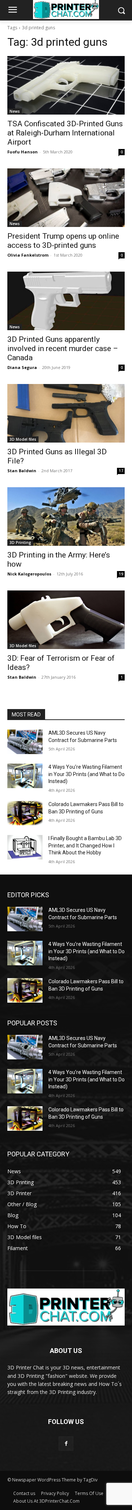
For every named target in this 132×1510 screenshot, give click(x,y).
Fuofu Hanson (22, 151)
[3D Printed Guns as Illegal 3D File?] (66, 413)
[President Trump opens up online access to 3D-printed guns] (66, 197)
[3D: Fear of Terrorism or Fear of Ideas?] (66, 619)
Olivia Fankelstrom (27, 255)
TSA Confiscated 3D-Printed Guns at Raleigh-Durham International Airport (65, 132)
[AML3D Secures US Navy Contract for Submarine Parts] (25, 742)
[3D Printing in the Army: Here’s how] (66, 516)
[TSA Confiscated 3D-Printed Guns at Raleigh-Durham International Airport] (66, 85)
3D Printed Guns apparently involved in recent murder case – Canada (62, 348)
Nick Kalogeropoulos (29, 574)
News (15, 111)
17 (121, 470)
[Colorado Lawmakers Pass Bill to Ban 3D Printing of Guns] (25, 813)
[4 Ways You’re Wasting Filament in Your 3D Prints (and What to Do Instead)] (25, 776)
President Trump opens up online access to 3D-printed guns (63, 241)
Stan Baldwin (21, 470)
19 (121, 574)
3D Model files (23, 439)
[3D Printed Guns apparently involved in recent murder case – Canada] (66, 301)
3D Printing (20, 542)
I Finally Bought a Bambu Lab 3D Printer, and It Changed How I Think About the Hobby (85, 845)
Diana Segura (22, 367)
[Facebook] (66, 1443)
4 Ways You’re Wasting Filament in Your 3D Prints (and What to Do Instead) (86, 774)
